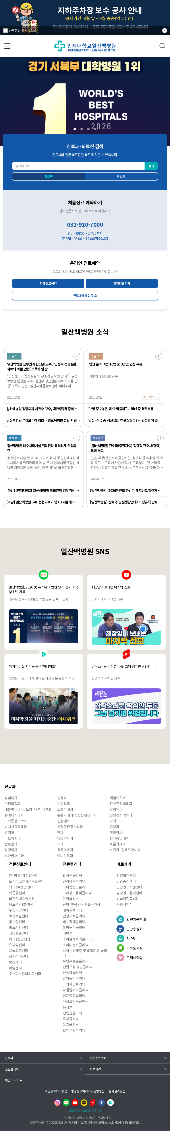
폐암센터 (15, 967)
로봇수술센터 (18, 915)
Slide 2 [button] (81, 129)
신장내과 (63, 820)
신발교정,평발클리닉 (78, 966)
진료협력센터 (126, 875)
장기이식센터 (18, 956)
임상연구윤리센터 (129, 892)
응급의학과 (65, 849)
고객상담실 (134, 957)
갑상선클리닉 (72, 875)
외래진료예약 (48, 283)
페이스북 (101, 1102)
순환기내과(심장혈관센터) (76, 815)
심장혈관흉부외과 (70, 826)
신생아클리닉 (72, 972)
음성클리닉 (71, 1007)
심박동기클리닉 (74, 978)
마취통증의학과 (15, 820)
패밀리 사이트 (13, 1080)
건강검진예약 (121, 283)
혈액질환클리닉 (74, 1030)
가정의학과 (12, 803)
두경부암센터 (18, 910)
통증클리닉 (71, 1024)
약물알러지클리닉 (76, 989)
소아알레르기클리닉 (77, 939)
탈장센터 (15, 962)
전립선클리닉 (72, 1013)
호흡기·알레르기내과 (125, 849)
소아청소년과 (14, 855)
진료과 (121, 176)
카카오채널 (84, 1102)
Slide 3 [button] (88, 129)
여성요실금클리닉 (76, 1001)
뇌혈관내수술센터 (22, 898)
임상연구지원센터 (129, 887)
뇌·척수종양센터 (21, 887)
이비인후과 (65, 855)
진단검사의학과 (121, 815)
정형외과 (116, 809)
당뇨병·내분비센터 (23, 904)
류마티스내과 (14, 815)
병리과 (9, 832)
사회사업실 (124, 904)
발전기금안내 (136, 919)
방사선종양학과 (15, 826)
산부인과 (10, 844)
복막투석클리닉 (74, 927)
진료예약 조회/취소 (85, 295)
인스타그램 (57, 1102)
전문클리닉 (12, 1069)
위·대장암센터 (19, 939)
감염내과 (10, 797)
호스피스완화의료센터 (25, 973)
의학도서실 (134, 948)
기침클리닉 (71, 898)
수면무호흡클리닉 (76, 961)
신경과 (62, 797)
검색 (162, 46)
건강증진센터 (126, 881)
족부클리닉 (71, 1018)
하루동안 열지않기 (21, 30)
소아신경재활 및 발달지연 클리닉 (85, 953)
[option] (85, 17)
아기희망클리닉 (74, 984)
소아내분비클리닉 (76, 944)
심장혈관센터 (18, 933)
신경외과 (63, 803)
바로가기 (95, 1069)
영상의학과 (65, 838)
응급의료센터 (18, 950)
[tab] (74, 129)
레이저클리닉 (72, 910)
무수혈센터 (17, 921)
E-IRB (130, 938)
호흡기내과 (118, 844)
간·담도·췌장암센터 (24, 875)
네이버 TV (110, 1102)
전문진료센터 (98, 1057)
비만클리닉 (71, 933)
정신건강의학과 (121, 803)
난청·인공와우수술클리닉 (81, 904)
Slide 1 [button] (74, 129)
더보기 (76, 356)
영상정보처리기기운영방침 (87, 1091)
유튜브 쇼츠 (92, 1102)
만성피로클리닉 (74, 915)
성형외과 (10, 849)
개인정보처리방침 (56, 1091)
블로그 (66, 1102)
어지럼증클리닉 (74, 995)
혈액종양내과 (119, 838)
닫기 (164, 30)
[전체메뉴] (7, 46)
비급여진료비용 (127, 898)
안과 (60, 832)
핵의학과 (116, 832)
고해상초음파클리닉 (77, 892)
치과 (113, 820)
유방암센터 (17, 944)
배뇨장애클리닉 (74, 921)
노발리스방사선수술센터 (26, 881)
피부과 (114, 826)
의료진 (48, 176)
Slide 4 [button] (95, 129)
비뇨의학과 (12, 838)
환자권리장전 (117, 1091)
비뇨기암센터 (18, 927)
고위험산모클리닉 (76, 887)
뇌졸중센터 (17, 892)
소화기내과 (65, 809)
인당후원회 (134, 929)
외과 (60, 844)
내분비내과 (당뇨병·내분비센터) (27, 809)
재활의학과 (118, 797)
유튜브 (75, 1102)
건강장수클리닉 (74, 881)
